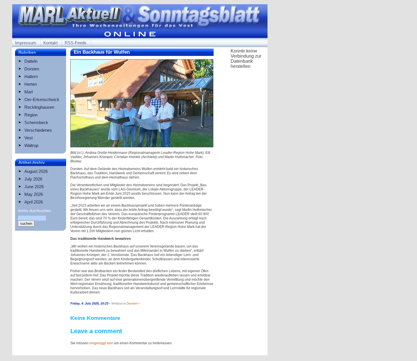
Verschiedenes (38, 130)
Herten (30, 84)
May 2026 (33, 194)
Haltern (31, 76)
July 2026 (33, 179)
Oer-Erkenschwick (41, 99)
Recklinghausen (39, 107)
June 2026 (34, 186)
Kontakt (50, 42)
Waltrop (31, 145)
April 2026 (33, 202)
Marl (28, 91)
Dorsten (31, 68)
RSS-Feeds (76, 42)
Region (30, 114)
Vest (28, 137)
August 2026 (36, 171)
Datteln (30, 61)
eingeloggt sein (101, 343)
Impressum (25, 42)
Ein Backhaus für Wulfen (102, 52)
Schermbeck (36, 122)
